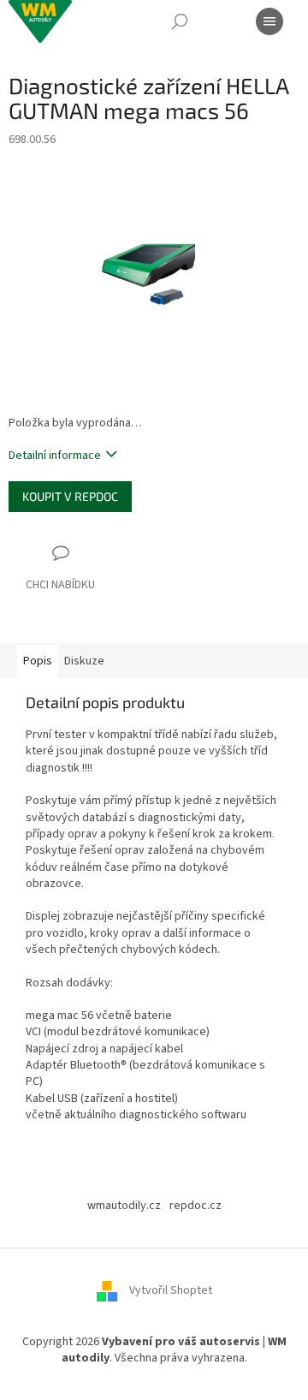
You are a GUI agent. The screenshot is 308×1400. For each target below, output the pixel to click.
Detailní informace (55, 455)
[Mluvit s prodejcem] (60, 569)
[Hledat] (180, 21)
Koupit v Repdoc (70, 496)
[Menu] (269, 21)
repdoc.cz (195, 1205)
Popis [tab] (37, 661)
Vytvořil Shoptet (170, 1290)
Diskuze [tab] (84, 661)
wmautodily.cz (124, 1205)
